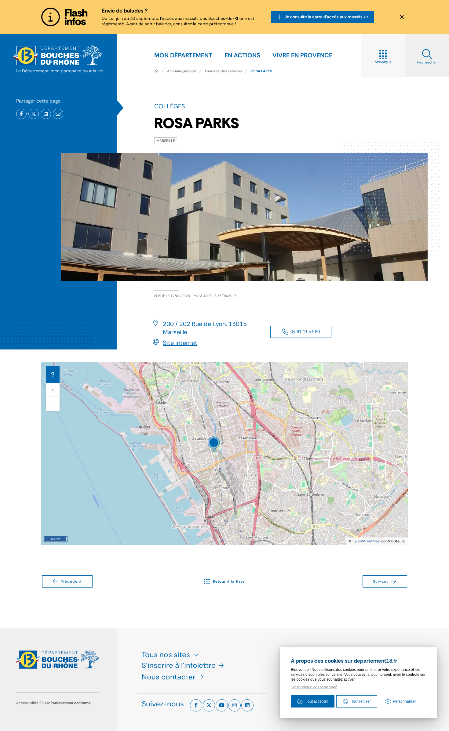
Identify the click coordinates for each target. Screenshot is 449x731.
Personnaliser (404, 701)
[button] (58, 114)
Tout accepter (317, 701)
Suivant (380, 581)
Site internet (180, 343)
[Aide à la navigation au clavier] (53, 374)
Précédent (71, 581)
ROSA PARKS (261, 71)
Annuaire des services (223, 71)
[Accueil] (156, 71)
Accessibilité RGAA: (53, 702)
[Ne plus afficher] (402, 17)
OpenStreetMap (366, 541)
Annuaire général (181, 71)
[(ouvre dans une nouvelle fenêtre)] (21, 114)
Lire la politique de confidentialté (314, 687)
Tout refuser (361, 701)
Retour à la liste (229, 581)
